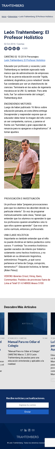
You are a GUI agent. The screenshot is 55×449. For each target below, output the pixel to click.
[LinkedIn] (25, 430)
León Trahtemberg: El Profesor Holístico (24, 60)
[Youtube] (33, 430)
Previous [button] (6, 347)
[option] (27, 347)
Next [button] (48, 347)
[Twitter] (22, 430)
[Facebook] (29, 430)
